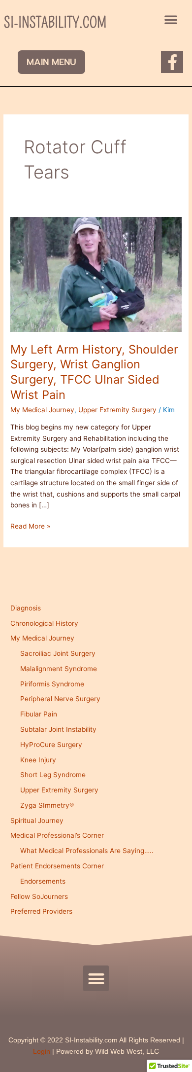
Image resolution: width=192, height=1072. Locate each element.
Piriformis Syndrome (52, 684)
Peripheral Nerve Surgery (60, 699)
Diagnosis (25, 608)
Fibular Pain (38, 714)
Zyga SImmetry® (47, 805)
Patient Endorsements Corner (57, 866)
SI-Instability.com (55, 23)
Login (41, 1051)
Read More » (30, 525)
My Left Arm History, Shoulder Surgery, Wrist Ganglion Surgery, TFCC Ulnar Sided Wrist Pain (94, 372)
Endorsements (42, 881)
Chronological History (44, 623)
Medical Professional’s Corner (57, 835)
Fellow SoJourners (39, 896)
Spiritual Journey (37, 820)
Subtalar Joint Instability (58, 729)
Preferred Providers (41, 911)
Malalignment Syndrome (58, 669)
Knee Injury (38, 760)
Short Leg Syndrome (53, 775)
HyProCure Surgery (51, 745)
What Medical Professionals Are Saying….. (87, 851)
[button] (170, 19)
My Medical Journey (42, 410)
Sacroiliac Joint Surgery (58, 653)
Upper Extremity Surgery (117, 410)
